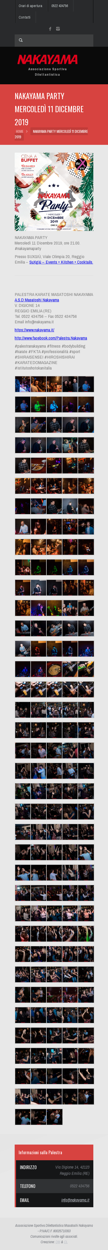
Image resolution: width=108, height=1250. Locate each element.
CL (66, 1242)
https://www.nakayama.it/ (34, 330)
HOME (19, 131)
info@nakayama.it (75, 1200)
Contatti (24, 17)
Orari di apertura (30, 5)
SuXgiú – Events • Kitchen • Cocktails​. (61, 262)
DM (58, 1242)
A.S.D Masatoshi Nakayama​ (37, 300)
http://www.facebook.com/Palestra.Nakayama (51, 338)
